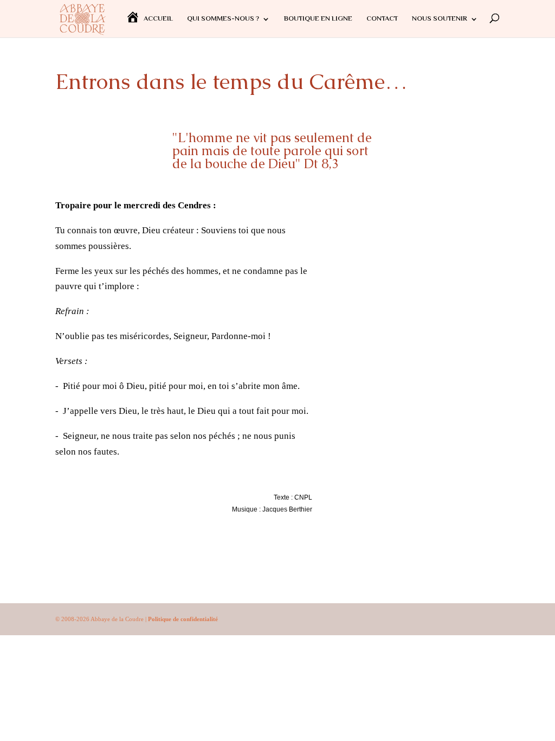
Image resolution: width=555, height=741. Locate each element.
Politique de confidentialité (183, 619)
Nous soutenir (439, 20)
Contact (382, 20)
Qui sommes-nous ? (223, 20)
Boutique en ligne (318, 20)
